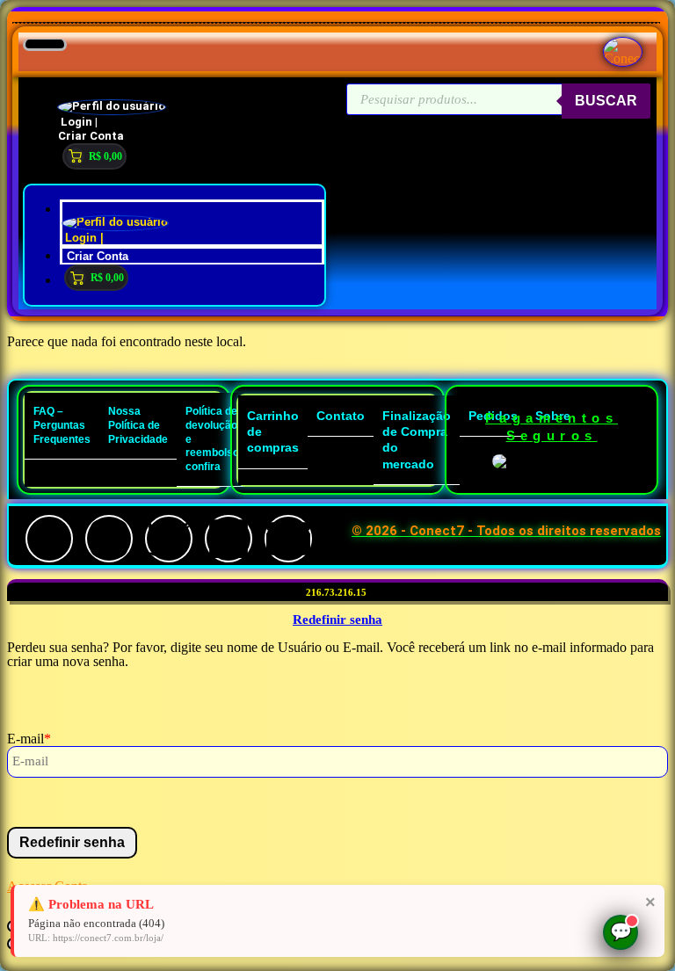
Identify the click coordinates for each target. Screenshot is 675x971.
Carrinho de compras (273, 431)
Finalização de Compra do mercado (416, 440)
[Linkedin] (228, 538)
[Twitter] (168, 538)
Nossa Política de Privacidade (138, 425)
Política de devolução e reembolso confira (212, 438)
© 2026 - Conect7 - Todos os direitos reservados (506, 531)
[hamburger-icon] (45, 45)
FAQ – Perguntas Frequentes (62, 425)
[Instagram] (109, 538)
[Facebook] (49, 538)
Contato (340, 416)
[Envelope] (288, 538)
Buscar (606, 100)
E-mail (29, 738)
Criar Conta (91, 135)
